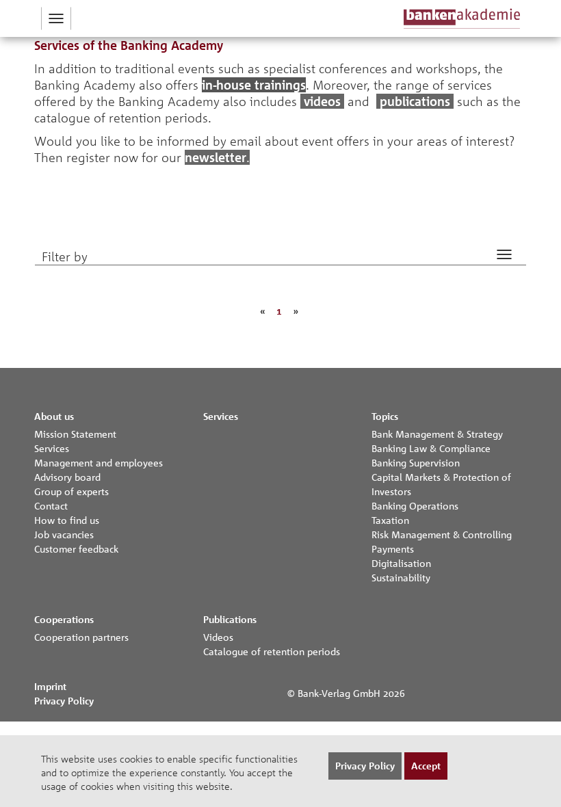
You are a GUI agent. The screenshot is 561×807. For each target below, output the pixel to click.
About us (54, 416)
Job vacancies (64, 534)
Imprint (50, 686)
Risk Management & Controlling (441, 534)
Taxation (390, 520)
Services (51, 448)
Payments (392, 548)
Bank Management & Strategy (437, 433)
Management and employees (98, 462)
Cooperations (64, 619)
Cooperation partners (81, 637)
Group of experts (71, 491)
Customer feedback (76, 548)
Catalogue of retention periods (271, 651)
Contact (51, 505)
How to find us (66, 520)
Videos (218, 637)
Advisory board (67, 477)
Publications (230, 619)
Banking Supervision (415, 462)
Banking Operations (414, 505)
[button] (56, 18)
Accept (426, 765)
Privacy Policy (64, 700)
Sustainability (400, 577)
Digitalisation (401, 563)
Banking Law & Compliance (431, 448)
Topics (384, 416)
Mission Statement (75, 433)
